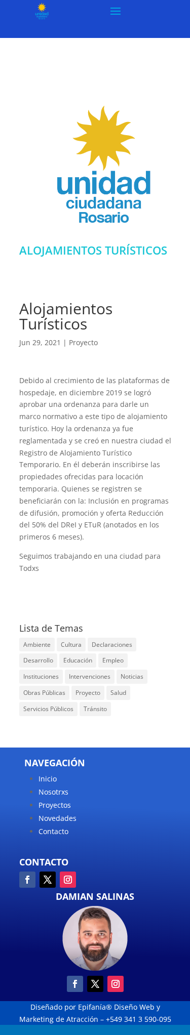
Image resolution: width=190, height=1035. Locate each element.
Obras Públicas (44, 692)
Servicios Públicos (48, 709)
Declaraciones (112, 644)
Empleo (113, 660)
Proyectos (55, 805)
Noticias (132, 676)
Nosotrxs (53, 792)
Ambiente (37, 644)
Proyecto (83, 342)
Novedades (58, 818)
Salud (118, 692)
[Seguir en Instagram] (68, 880)
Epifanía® (96, 1007)
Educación (77, 660)
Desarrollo (38, 660)
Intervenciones (89, 676)
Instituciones (41, 676)
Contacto (53, 831)
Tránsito (95, 709)
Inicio (48, 778)
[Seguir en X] (48, 880)
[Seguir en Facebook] (27, 880)
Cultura (71, 644)
